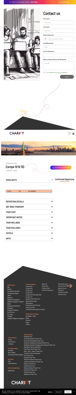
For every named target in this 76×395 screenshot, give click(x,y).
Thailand (9, 316)
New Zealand (11, 352)
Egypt (27, 322)
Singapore (10, 308)
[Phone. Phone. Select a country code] (46, 39)
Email (48, 43)
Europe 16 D (29, 288)
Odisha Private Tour (29, 372)
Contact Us (45, 286)
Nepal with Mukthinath (13, 306)
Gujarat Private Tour (29, 357)
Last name (46, 27)
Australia (10, 350)
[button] (73, 133)
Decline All (59, 392)
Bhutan (9, 289)
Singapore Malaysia (12, 310)
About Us (44, 284)
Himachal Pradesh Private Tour (32, 359)
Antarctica (11, 370)
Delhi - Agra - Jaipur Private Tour (33, 351)
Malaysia (9, 297)
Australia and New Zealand (15, 355)
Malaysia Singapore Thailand (15, 301)
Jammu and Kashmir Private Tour (33, 361)
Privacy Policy (46, 288)
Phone (48, 35)
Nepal (9, 304)
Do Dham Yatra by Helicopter (32, 353)
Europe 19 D (29, 286)
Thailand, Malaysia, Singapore (16, 318)
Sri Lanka (10, 314)
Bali (8, 287)
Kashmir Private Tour (30, 364)
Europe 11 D (29, 297)
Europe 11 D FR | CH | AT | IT (33, 299)
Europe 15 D (29, 290)
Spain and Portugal (31, 301)
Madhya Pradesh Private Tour (32, 368)
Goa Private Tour (28, 355)
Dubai (27, 318)
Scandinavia (29, 303)
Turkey (28, 324)
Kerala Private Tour (29, 366)
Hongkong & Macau (12, 293)
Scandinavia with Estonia (33, 305)
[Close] (74, 392)
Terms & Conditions (47, 290)
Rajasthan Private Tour (30, 374)
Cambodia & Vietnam (13, 291)
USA (9, 361)
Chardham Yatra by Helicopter (32, 347)
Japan (9, 295)
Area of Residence (48, 51)
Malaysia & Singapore (13, 299)
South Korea (11, 312)
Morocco (28, 320)
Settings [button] (50, 392)
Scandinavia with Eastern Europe (35, 309)
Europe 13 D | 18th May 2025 (33, 295)
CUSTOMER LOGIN (65, 2)
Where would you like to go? (54, 59)
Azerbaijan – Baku (31, 316)
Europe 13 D (29, 293)
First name (46, 19)
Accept (68, 392)
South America (12, 363)
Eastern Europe (30, 307)
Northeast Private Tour (30, 370)
